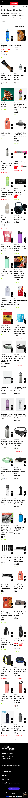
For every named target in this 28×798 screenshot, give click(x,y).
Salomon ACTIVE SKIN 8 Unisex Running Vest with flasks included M (20, 330)
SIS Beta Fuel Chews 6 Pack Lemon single (18, 559)
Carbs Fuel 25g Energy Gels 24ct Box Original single (7, 302)
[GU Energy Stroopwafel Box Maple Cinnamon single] (7, 602)
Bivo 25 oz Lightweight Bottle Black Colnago (7, 728)
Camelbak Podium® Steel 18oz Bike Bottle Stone (20, 389)
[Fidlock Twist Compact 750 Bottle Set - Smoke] (7, 631)
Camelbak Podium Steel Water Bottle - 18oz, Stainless (7, 443)
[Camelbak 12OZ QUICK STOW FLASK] (20, 517)
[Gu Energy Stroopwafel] (20, 35)
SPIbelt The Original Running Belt (19, 471)
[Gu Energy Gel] (7, 123)
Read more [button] (4, 21)
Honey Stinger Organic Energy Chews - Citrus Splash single (19, 274)
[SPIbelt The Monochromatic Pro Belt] (7, 460)
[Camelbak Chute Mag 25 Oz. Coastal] (7, 262)
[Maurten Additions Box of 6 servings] (7, 490)
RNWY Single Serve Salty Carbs (7, 247)
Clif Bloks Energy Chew (19, 163)
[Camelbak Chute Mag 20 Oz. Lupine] (20, 237)
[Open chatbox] (25, 795)
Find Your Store (16, 765)
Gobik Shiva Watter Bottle (7, 218)
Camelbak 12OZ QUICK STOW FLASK (19, 529)
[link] (5, 740)
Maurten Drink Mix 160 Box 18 (20, 191)
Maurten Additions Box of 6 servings (7, 501)
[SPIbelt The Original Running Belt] (20, 460)
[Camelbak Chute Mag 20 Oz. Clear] (20, 208)
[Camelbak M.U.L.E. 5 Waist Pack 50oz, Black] (20, 660)
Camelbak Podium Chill (6, 46)
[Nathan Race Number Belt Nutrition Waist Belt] (7, 377)
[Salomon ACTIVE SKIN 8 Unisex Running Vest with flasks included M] (20, 318)
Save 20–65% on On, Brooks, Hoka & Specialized (15, 1)
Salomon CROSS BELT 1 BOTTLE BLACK (19, 358)
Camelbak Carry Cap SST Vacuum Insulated (19, 698)
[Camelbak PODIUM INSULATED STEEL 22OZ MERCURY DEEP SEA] (7, 152)
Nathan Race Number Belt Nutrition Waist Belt (7, 389)
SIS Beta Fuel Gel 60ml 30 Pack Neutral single (19, 502)
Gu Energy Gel (5, 133)
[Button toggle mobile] (2, 6)
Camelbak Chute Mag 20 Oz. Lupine (20, 247)
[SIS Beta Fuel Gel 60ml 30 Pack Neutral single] (20, 490)
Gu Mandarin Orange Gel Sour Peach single (19, 586)
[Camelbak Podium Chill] (7, 35)
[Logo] (14, 6)
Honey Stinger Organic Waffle (6, 328)
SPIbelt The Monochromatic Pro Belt (7, 471)
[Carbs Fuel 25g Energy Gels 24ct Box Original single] (7, 291)
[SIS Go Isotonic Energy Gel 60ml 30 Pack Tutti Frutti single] (20, 94)
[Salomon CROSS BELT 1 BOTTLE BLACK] (20, 347)
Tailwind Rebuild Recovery (6, 76)
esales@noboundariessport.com (13, 762)
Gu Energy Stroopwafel (18, 46)
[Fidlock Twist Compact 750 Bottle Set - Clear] (20, 717)
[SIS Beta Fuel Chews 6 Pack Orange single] (7, 575)
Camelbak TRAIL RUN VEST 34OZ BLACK (6, 671)
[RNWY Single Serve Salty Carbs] (7, 237)
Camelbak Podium (20, 641)
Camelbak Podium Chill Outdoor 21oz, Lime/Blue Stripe (7, 192)
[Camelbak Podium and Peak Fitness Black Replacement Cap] (20, 123)
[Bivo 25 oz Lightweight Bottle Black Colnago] (7, 717)
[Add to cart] (25, 99)
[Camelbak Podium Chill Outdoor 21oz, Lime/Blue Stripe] (7, 181)
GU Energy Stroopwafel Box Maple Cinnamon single (6, 614)
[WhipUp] (7, 94)
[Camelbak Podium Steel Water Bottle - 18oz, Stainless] (7, 431)
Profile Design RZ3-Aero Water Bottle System (20, 613)
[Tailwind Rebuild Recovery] (7, 66)
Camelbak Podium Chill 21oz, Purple (6, 415)
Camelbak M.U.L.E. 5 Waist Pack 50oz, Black (20, 671)
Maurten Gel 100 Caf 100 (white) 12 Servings (20, 416)
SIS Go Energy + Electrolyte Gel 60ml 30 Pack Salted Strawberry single (7, 530)
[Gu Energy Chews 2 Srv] (20, 291)
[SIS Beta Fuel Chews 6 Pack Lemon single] (20, 548)
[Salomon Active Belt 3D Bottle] (20, 431)
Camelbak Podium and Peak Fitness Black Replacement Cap (20, 135)
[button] (23, 6)
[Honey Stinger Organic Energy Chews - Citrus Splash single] (20, 262)
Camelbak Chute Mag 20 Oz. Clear (19, 218)
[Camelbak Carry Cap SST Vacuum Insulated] (20, 687)
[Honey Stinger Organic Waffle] (7, 318)
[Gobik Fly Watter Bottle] (20, 66)
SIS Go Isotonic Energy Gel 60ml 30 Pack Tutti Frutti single (20, 106)
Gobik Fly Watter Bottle (19, 76)
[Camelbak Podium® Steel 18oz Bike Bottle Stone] (20, 377)
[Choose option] (12, 40)
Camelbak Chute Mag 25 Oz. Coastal (7, 272)
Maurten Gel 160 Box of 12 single (6, 559)
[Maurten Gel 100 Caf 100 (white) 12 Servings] (20, 404)
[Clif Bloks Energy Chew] (20, 152)
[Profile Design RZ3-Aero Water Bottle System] (20, 602)
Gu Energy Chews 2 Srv (20, 301)
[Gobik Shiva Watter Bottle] (7, 208)
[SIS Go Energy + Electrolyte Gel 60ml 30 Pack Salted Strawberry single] (7, 517)
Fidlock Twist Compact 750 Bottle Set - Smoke (7, 642)
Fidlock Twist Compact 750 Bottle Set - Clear (19, 728)
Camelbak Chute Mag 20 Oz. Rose (6, 697)
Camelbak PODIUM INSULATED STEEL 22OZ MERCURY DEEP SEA (7, 164)
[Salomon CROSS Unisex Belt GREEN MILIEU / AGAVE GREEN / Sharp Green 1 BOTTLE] (7, 347)
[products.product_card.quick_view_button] (12, 37)
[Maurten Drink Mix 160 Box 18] (20, 181)
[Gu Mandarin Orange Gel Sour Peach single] (20, 575)
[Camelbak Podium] (20, 631)
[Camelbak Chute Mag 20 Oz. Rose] (7, 687)
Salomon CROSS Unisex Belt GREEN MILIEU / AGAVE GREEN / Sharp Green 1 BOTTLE (7, 360)
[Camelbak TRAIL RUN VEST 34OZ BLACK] (7, 660)
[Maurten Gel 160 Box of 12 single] (7, 548)
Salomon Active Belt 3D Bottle (19, 442)
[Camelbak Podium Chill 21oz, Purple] (7, 404)
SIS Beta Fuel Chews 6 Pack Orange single (5, 586)
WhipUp (3, 104)
